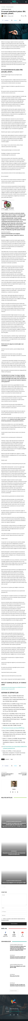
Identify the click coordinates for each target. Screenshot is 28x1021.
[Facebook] (10, 791)
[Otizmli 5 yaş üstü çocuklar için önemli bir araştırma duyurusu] (14, 842)
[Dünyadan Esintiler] (5, 975)
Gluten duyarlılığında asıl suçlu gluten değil (14, 882)
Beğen (5, 931)
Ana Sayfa (3, 7)
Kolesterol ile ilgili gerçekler (23, 774)
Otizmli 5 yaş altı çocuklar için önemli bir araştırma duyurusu (17, 985)
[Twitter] (15, 791)
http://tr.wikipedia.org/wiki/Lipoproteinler (13, 229)
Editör (14, 789)
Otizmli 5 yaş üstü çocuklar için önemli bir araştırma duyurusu (14, 853)
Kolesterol (7, 759)
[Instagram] (12, 791)
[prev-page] (2, 887)
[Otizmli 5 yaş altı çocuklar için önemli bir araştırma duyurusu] (5, 984)
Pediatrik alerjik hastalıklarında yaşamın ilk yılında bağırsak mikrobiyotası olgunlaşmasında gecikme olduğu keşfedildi (14, 825)
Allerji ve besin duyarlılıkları (13, 821)
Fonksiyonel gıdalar (9, 7)
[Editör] (2, 16)
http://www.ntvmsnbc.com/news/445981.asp (13, 728)
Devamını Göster (13, 990)
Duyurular (14, 851)
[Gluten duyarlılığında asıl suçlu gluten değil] (14, 870)
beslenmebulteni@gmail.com (16, 1011)
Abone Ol (22, 931)
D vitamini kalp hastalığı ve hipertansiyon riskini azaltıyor (7, 774)
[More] (19, 20)
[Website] (17, 791)
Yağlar (11, 759)
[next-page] (4, 887)
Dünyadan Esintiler (15, 976)
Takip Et (14, 931)
